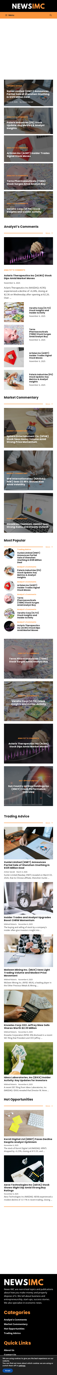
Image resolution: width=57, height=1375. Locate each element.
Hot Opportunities (28, 780)
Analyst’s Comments (17, 117)
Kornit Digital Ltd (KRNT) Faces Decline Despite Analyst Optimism (28, 1140)
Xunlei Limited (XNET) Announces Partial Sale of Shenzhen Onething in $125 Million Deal (28, 93)
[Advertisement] (28, 51)
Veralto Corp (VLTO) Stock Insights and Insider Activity (24, 210)
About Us (9, 1350)
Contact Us (10, 1354)
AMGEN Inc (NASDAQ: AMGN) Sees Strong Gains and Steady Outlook (28, 525)
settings (22, 1366)
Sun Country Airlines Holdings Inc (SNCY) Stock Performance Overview (28, 788)
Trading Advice (14, 86)
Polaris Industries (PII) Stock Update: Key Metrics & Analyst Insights (26, 125)
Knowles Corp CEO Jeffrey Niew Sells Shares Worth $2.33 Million (27, 1026)
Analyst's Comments (15, 1319)
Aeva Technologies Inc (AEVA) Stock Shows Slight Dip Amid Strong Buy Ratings (26, 1187)
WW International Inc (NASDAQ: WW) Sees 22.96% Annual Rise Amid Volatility (26, 481)
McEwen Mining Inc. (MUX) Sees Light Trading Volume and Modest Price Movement (27, 972)
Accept (7, 1371)
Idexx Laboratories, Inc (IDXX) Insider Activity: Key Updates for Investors (27, 1079)
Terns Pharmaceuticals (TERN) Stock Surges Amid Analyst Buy (26, 182)
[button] (50, 15)
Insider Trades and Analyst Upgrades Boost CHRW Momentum (27, 919)
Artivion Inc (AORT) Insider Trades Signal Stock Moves (28, 154)
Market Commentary (17, 431)
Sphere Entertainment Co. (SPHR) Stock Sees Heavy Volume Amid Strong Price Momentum (28, 439)
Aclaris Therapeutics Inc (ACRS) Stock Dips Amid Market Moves (28, 277)
